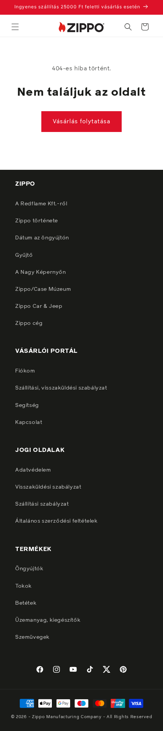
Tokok (23, 586)
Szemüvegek (32, 637)
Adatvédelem (33, 470)
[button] (15, 27)
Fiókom (25, 371)
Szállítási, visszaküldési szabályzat (61, 388)
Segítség (27, 405)
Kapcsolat (28, 422)
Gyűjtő (24, 255)
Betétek (25, 603)
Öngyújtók (29, 568)
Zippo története (36, 220)
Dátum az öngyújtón (42, 238)
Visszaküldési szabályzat (48, 487)
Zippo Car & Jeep (39, 306)
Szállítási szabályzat (42, 504)
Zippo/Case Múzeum (43, 289)
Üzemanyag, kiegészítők (47, 620)
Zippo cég (28, 323)
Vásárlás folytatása (81, 121)
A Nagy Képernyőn (40, 272)
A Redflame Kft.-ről (41, 203)
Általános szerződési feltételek (56, 521)
